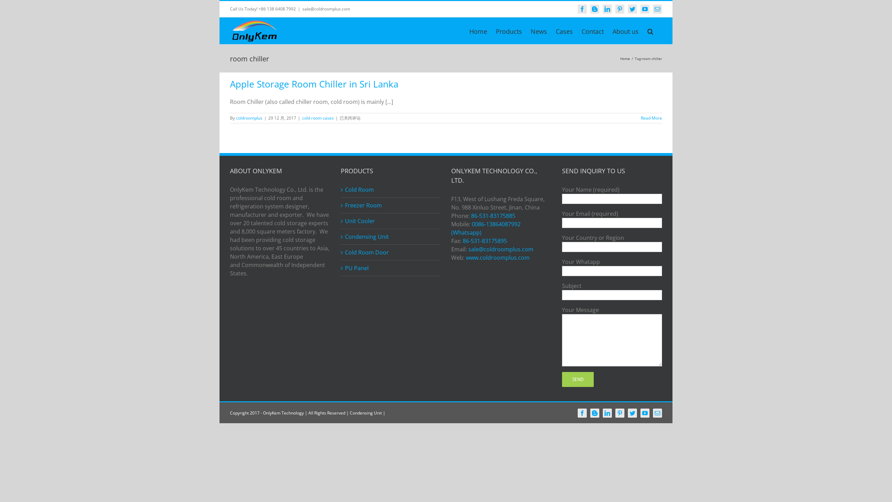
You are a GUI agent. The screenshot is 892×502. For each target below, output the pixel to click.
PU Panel (357, 268)
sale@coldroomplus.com (326, 9)
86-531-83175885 (493, 216)
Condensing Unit (367, 237)
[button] (650, 30)
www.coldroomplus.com (498, 257)
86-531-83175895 (485, 241)
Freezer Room (363, 205)
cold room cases (318, 118)
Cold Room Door (367, 252)
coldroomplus (249, 118)
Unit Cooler (360, 221)
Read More (651, 118)
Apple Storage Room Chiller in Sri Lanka (314, 84)
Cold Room (359, 189)
